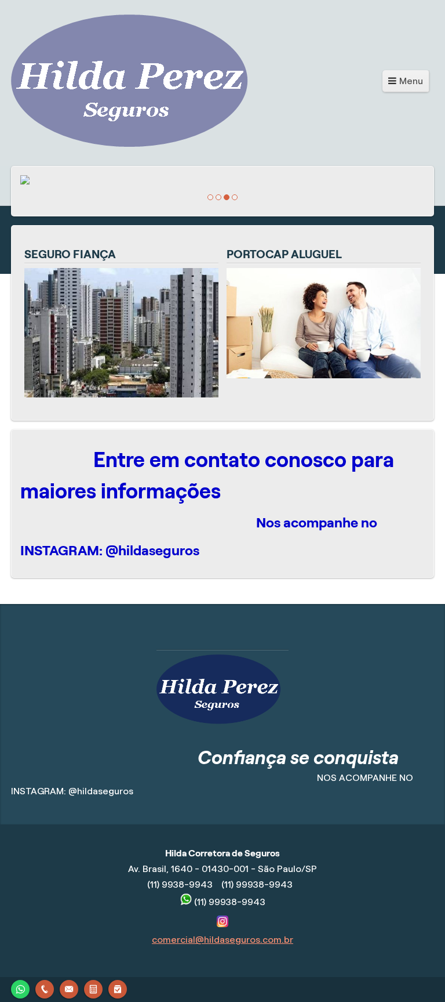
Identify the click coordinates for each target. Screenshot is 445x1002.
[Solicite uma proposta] (93, 988)
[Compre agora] (117, 988)
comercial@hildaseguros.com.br (222, 940)
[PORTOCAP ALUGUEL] (324, 375)
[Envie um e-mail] (69, 988)
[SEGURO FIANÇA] (121, 394)
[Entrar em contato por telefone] (44, 989)
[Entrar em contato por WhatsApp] (20, 988)
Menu (411, 81)
